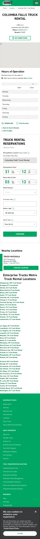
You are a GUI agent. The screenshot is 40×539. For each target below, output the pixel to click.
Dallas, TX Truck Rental (8, 305)
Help (4, 498)
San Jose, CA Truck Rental (9, 376)
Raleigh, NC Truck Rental (9, 364)
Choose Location (21, 268)
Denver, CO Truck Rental (8, 307)
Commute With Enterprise (12, 482)
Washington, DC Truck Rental (10, 391)
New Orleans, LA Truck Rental (10, 345)
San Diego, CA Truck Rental (9, 371)
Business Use (7, 411)
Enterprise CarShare (10, 475)
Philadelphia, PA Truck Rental (10, 355)
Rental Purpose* (8, 188)
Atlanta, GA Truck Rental (8, 288)
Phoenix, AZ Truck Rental (8, 357)
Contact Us (6, 441)
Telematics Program (10, 452)
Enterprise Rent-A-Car (10, 468)
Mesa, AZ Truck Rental (8, 338)
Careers (5, 458)
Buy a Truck (7, 421)
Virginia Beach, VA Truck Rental (11, 388)
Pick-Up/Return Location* (15, 153)
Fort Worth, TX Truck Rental (10, 314)
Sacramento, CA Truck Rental (10, 366)
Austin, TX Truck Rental (8, 295)
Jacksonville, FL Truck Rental (10, 319)
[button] (20, 52)
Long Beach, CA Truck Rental (10, 328)
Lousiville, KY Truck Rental (9, 333)
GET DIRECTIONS (21, 38)
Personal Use (7, 414)
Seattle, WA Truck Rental (9, 378)
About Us (6, 434)
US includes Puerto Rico (10, 156)
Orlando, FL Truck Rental (8, 352)
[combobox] (20, 192)
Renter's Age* (7, 208)
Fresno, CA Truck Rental (8, 312)
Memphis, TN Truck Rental (9, 335)
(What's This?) (28, 78)
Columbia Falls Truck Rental (26, 8)
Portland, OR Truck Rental (9, 361)
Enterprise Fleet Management (13, 478)
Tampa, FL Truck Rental (8, 383)
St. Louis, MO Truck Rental (9, 381)
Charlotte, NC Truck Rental (9, 297)
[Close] (35, 511)
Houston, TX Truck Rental (9, 317)
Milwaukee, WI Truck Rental (10, 343)
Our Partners (7, 455)
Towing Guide (7, 505)
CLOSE (20, 533)
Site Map (6, 502)
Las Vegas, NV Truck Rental (9, 326)
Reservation (7, 404)
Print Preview (24, 123)
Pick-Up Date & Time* (9, 167)
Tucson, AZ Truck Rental (8, 386)
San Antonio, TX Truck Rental (10, 369)
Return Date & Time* (9, 178)
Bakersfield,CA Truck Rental (10, 290)
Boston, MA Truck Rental (8, 293)
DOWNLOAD (9, 123)
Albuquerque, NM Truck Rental (10, 283)
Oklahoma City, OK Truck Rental (11, 350)
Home (5, 8)
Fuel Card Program (9, 448)
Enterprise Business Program (13, 489)
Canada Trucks (8, 438)
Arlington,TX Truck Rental (9, 285)
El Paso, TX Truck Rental (8, 310)
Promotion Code (8, 199)
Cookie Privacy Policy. (11, 528)
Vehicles (6, 408)
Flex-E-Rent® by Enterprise (12, 425)
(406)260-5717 (22, 30)
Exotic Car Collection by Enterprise (15, 485)
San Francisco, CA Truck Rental (11, 374)
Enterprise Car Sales (10, 471)
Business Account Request (12, 445)
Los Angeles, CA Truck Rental (10, 331)
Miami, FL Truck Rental (8, 340)
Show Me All (9, 224)
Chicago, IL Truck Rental (8, 300)
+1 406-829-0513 (13, 263)
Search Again (7, 131)
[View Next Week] (33, 84)
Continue (20, 234)
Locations (12, 8)
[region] (20, 523)
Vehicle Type (7, 220)
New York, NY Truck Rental (9, 348)
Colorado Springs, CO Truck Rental (12, 302)
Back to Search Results (11, 128)
